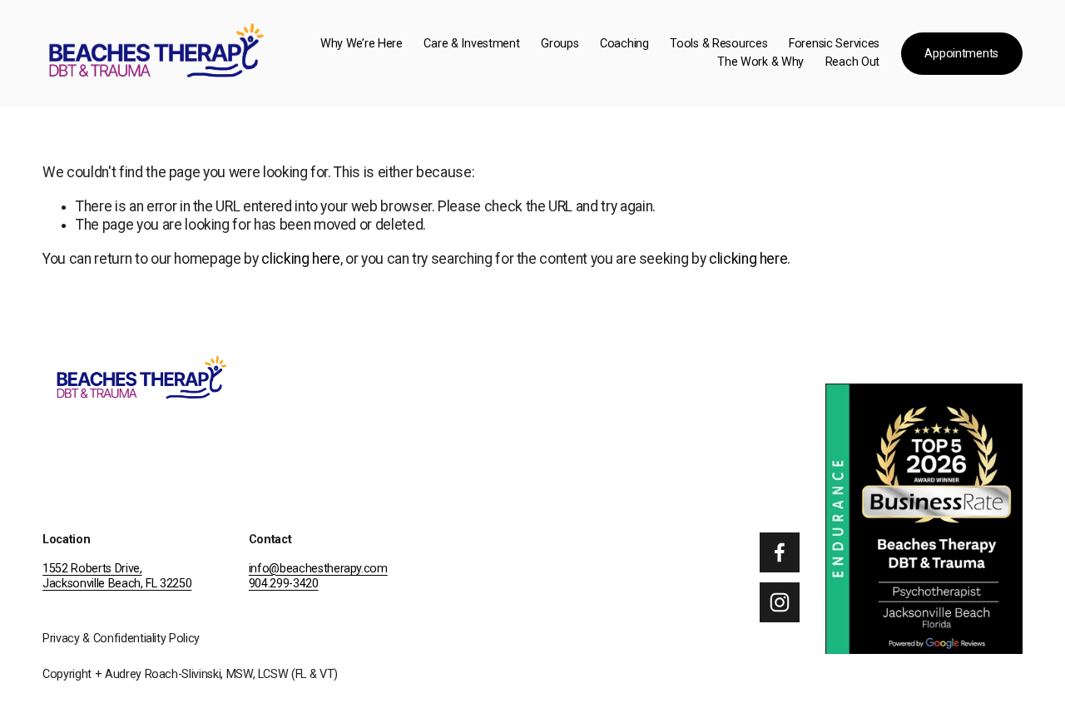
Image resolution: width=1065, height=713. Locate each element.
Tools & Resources (718, 44)
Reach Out (852, 62)
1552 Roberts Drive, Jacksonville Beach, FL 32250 (116, 577)
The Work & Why (760, 62)
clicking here (300, 258)
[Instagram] (780, 602)
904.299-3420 (284, 584)
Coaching (624, 44)
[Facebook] (780, 552)
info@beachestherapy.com (318, 569)
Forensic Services (834, 44)
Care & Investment (471, 44)
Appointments (961, 54)
